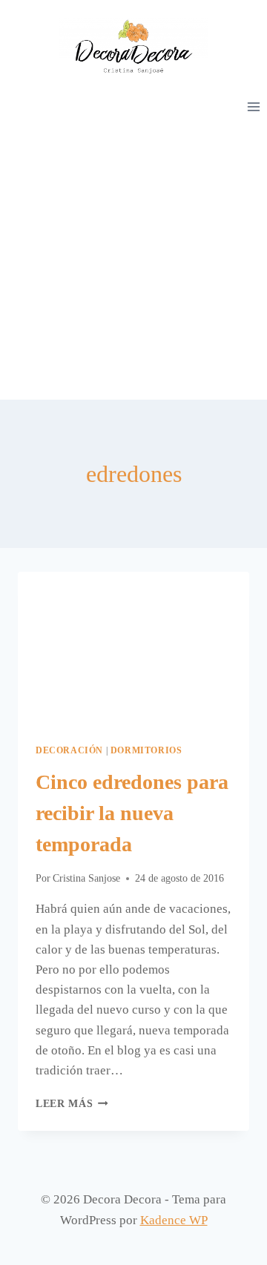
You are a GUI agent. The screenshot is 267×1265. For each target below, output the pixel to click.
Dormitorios (146, 750)
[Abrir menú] (253, 106)
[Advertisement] (133, 258)
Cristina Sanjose (86, 878)
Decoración (69, 750)
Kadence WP (174, 1220)
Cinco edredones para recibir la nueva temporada (132, 813)
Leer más (72, 1103)
